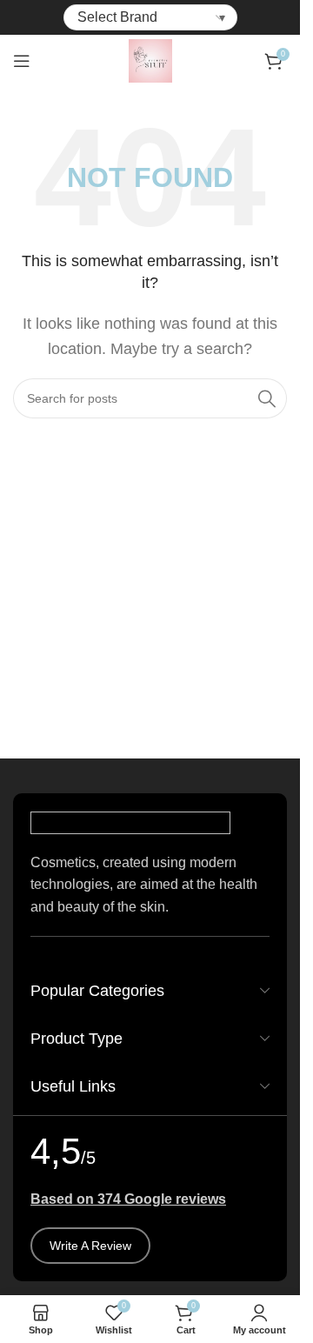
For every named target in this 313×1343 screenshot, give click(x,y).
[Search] (267, 398)
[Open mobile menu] (21, 60)
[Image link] (130, 821)
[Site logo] (150, 59)
